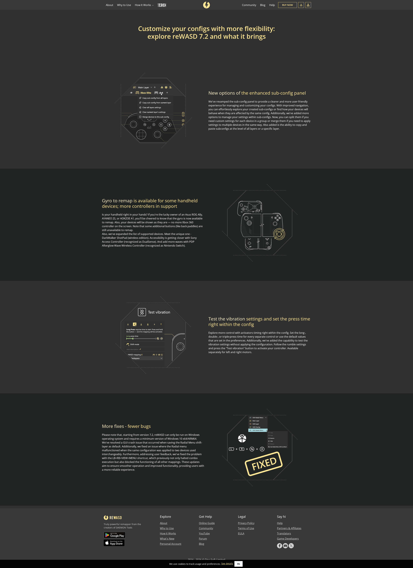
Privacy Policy (246, 523)
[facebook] (279, 545)
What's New (167, 538)
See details (227, 563)
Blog (262, 5)
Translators (284, 533)
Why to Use (124, 5)
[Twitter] (291, 545)
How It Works (168, 533)
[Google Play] (115, 535)
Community (249, 5)
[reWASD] (206, 5)
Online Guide (207, 523)
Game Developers (288, 538)
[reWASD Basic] (162, 5)
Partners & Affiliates (289, 528)
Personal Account (170, 544)
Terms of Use (246, 528)
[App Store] (115, 543)
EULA (241, 533)
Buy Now (287, 4)
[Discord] (285, 545)
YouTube (204, 533)
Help (272, 5)
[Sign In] (308, 5)
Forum (203, 538)
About (109, 5)
